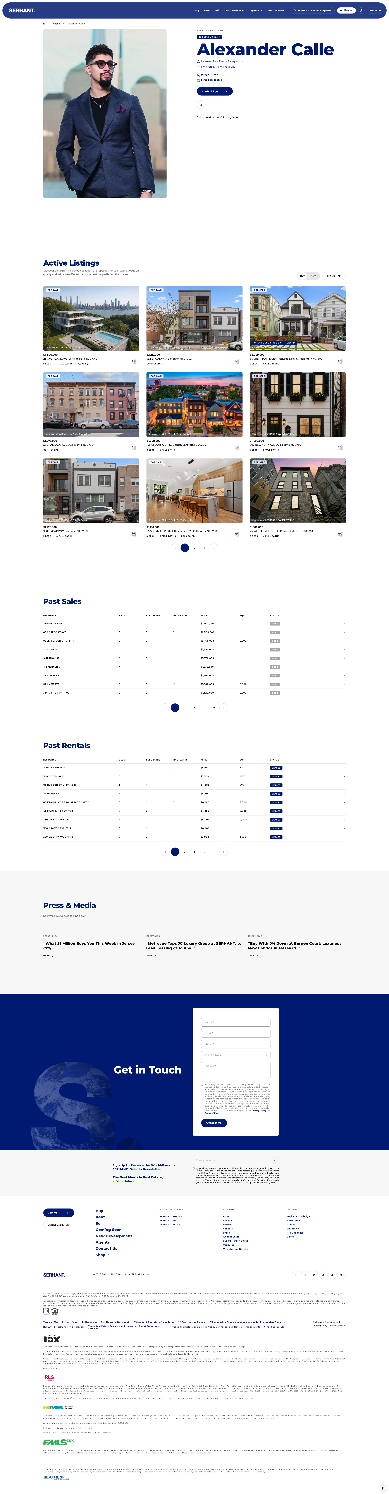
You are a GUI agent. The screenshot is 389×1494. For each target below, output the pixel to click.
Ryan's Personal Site (235, 1241)
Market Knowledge (298, 1216)
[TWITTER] (323, 1275)
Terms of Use (211, 1113)
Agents (254, 10)
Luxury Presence (336, 1326)
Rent (207, 10)
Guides (291, 1225)
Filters (331, 276)
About (227, 1216)
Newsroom (293, 1220)
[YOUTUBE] (341, 1275)
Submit (214, 1123)
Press (226, 1233)
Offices (227, 1225)
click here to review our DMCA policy (102, 1453)
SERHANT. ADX (168, 1220)
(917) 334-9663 (210, 75)
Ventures (228, 1245)
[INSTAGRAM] (201, 104)
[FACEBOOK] (296, 1275)
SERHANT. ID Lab (169, 1225)
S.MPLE (227, 1220)
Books (291, 1237)
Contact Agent (211, 91)
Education (293, 1229)
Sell (217, 10)
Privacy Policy (259, 1110)
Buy (197, 10)
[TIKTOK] (332, 1275)
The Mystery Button (235, 1249)
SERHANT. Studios (170, 1216)
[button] (313, 10)
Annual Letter (231, 1237)
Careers (228, 1229)
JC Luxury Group (209, 37)
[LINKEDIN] (314, 1275)
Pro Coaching (295, 1233)
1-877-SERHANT (276, 10)
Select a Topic (213, 1055)
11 (214, 707)
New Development (235, 10)
